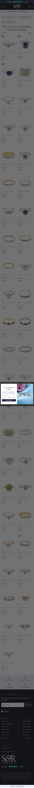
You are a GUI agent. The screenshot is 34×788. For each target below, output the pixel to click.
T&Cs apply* (12, 393)
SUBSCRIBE (9, 400)
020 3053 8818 (19, 786)
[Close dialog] (32, 385)
